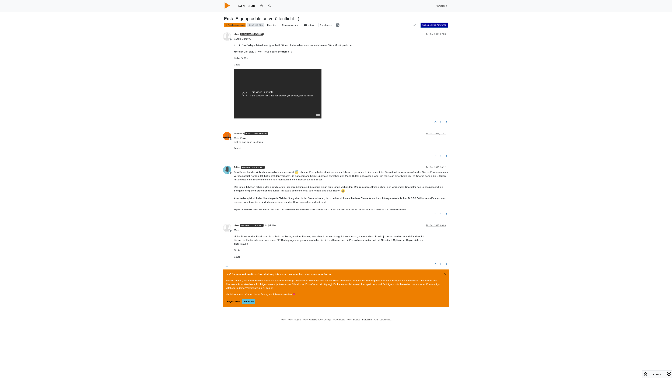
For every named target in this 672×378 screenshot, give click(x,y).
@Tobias (271, 225)
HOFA (283, 319)
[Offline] (228, 36)
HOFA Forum (245, 6)
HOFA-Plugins (294, 319)
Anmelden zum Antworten (434, 25)
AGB (376, 319)
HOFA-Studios (353, 319)
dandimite (239, 133)
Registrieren (233, 301)
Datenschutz (385, 319)
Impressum (367, 319)
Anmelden (248, 301)
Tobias (237, 167)
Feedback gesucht (236, 25)
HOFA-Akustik (309, 319)
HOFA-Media (339, 319)
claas (236, 34)
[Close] (445, 274)
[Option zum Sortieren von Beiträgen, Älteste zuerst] (415, 25)
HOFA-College (324, 319)
